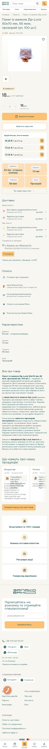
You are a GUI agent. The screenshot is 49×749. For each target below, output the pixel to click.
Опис (17, 9)
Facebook (29, 680)
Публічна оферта (10, 733)
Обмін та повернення (12, 724)
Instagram (12, 680)
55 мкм (5, 352)
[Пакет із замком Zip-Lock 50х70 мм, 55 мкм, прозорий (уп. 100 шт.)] (24, 55)
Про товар (6, 9)
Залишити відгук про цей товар (18, 507)
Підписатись (24, 625)
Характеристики (30, 9)
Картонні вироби (9, 696)
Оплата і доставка (10, 720)
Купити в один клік (24, 126)
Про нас (28, 696)
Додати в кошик (26, 116)
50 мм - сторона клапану (15, 334)
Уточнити (8, 254)
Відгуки (44, 9)
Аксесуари (7, 705)
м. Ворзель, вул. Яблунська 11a (18, 245)
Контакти (29, 700)
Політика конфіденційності (14, 728)
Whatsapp (12, 652)
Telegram (12, 647)
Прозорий (7, 360)
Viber (26, 647)
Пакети (5, 700)
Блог (27, 705)
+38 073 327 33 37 (14, 641)
